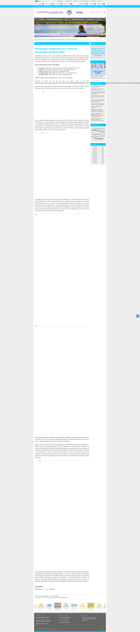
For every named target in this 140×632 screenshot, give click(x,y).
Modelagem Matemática (62, 597)
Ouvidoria (89, 6)
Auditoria (57, 6)
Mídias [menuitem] (66, 19)
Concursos (69, 6)
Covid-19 (54, 597)
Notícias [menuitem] (42, 19)
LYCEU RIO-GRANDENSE (64, 617)
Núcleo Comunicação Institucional (89, 617)
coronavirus (48, 597)
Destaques (94, 61)
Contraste (92, 3)
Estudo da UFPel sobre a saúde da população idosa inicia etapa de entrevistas (97, 77)
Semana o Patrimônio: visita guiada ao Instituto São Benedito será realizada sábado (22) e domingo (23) (98, 115)
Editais (75, 6)
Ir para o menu (49, 3)
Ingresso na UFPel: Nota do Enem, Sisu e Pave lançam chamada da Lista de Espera (98, 52)
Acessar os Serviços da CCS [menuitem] (54, 19)
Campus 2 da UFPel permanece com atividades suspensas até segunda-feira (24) (98, 100)
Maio (44, 39)
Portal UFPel (38, 6)
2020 (40, 39)
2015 (103, 161)
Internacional (82, 6)
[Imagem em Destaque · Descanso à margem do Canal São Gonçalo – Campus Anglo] (70, 36)
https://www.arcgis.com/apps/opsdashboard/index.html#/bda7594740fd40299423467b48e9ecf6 (62, 83)
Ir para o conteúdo (39, 3)
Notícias (38, 43)
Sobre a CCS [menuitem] (90, 19)
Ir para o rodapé (68, 3)
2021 (103, 152)
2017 (103, 158)
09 (47, 39)
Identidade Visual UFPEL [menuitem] (78, 19)
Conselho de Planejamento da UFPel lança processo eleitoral (97, 104)
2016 (103, 160)
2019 (103, 155)
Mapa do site (100, 3)
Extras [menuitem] (98, 19)
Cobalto (63, 6)
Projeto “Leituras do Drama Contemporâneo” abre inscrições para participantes (97, 119)
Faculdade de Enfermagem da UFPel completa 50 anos (97, 89)
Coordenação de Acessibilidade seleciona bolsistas (98, 86)
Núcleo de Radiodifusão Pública (89, 618)
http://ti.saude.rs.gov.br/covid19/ (115, 83)
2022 (103, 151)
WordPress (43, 629)
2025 (103, 146)
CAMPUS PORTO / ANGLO (43, 617)
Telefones (102, 6)
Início (36, 39)
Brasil (39, 1)
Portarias (96, 6)
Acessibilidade (83, 3)
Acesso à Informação (48, 6)
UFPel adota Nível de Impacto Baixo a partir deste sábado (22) (97, 96)
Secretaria (84, 620)
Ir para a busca (58, 3)
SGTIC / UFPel (58, 629)
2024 (102, 148)
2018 (103, 157)
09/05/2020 (45, 596)
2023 (103, 149)
